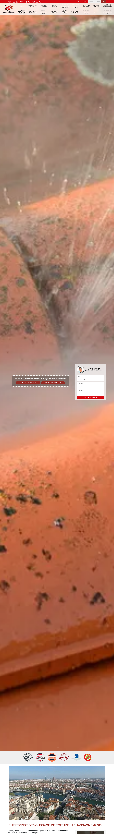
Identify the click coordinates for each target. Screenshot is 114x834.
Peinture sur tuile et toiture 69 (107, 12)
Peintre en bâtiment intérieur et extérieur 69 (65, 12)
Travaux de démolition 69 (43, 6)
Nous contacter (53, 383)
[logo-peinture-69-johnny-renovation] (9, 9)
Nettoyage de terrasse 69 (86, 6)
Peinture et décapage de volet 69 (86, 12)
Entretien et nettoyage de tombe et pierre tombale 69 (107, 6)
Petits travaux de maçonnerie (33, 12)
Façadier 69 (22, 6)
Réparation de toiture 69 (96, 6)
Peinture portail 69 (54, 6)
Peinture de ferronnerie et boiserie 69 (65, 6)
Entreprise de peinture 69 (54, 12)
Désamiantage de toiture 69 (32, 6)
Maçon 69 (96, 12)
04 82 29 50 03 (16, 2)
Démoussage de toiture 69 (75, 12)
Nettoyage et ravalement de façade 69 (75, 6)
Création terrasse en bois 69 (43, 12)
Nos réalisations (28, 383)
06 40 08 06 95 (34, 2)
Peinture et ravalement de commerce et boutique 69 (22, 12)
